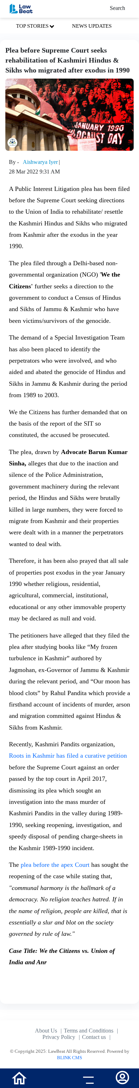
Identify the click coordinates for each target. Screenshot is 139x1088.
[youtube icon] (52, 1079)
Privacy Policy (58, 1037)
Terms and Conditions (88, 1031)
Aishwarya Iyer (40, 162)
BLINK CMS (69, 1057)
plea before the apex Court (55, 864)
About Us (46, 1031)
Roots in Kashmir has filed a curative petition (68, 755)
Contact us (94, 1037)
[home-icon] (19, 1077)
